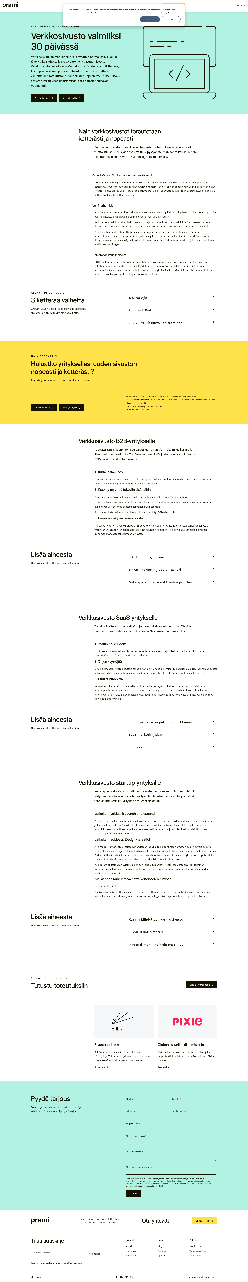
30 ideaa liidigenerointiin (149, 557)
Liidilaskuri (138, 747)
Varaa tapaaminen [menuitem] (198, 1250)
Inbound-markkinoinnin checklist (156, 944)
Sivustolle (100, 1066)
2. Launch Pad (140, 310)
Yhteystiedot (203, 1220)
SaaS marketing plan (145, 734)
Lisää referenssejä (200, 984)
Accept (150, 19)
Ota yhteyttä (70, 97)
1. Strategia (138, 297)
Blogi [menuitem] (160, 1246)
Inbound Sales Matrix (146, 932)
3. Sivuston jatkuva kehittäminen (155, 322)
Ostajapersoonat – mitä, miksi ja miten (160, 582)
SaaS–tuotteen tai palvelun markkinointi (162, 722)
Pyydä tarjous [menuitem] (195, 1246)
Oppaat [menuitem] (161, 1255)
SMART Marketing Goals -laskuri (155, 569)
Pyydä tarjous (42, 97)
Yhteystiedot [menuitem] (195, 1255)
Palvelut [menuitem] (130, 1246)
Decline (171, 19)
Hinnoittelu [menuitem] (131, 1255)
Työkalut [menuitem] (162, 1250)
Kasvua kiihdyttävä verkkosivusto (156, 919)
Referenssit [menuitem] (131, 1250)
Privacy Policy (166, 13)
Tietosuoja (36, 1277)
